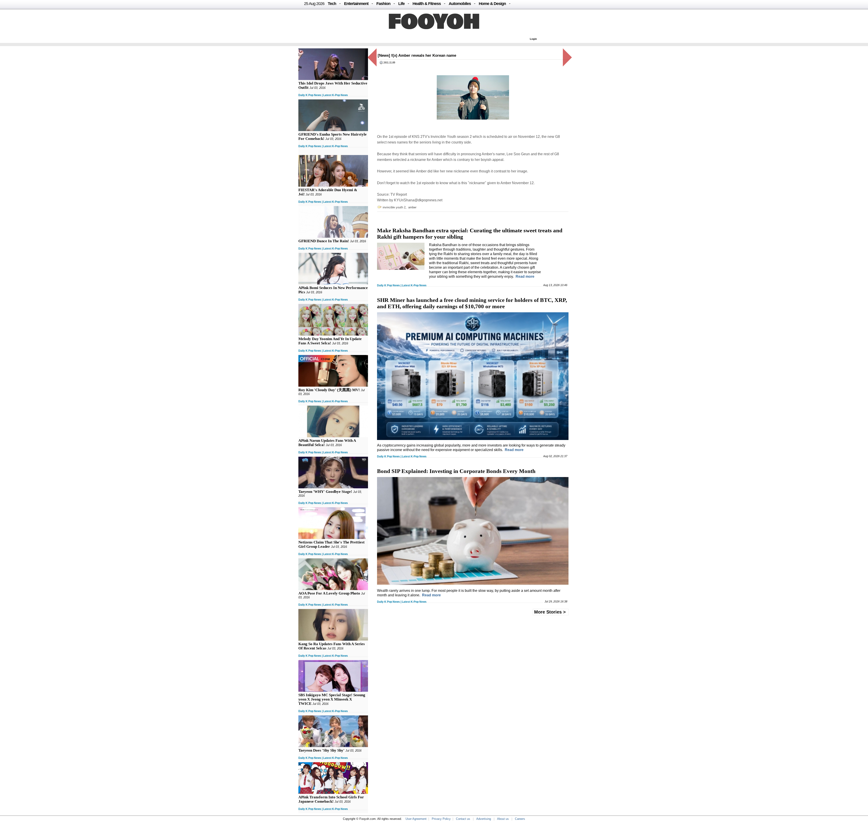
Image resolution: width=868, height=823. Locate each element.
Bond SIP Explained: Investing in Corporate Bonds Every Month (456, 471)
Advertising (483, 819)
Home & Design (492, 3)
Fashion (383, 3)
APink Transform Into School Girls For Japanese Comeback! (331, 799)
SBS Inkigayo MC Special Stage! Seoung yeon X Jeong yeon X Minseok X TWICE (331, 699)
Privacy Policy (441, 819)
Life (401, 3)
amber (412, 207)
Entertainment (356, 3)
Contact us (463, 819)
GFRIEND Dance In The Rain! (323, 241)
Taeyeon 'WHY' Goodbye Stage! (325, 491)
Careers (520, 819)
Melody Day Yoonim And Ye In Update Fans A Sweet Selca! (330, 341)
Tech (332, 3)
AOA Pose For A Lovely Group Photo (329, 593)
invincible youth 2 (394, 207)
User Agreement (416, 819)
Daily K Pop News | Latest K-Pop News (323, 95)
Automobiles (460, 3)
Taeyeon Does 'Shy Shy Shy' (321, 750)
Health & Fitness (427, 3)
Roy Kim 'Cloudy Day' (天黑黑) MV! (329, 390)
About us (503, 819)
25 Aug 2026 (314, 3)
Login (533, 39)
